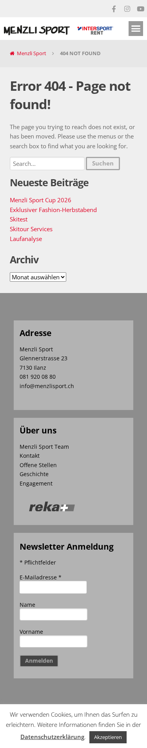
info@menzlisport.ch (47, 386)
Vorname (31, 631)
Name (27, 604)
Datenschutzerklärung (52, 737)
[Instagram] (127, 8)
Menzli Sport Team (44, 446)
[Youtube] (140, 8)
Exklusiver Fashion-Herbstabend (53, 210)
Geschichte (34, 474)
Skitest (18, 219)
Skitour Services (31, 229)
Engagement (36, 483)
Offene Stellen (38, 465)
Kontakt (30, 455)
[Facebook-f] (113, 8)
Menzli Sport (31, 53)
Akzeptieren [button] (108, 737)
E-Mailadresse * (41, 577)
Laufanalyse (26, 239)
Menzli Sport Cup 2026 (40, 200)
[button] (136, 28)
